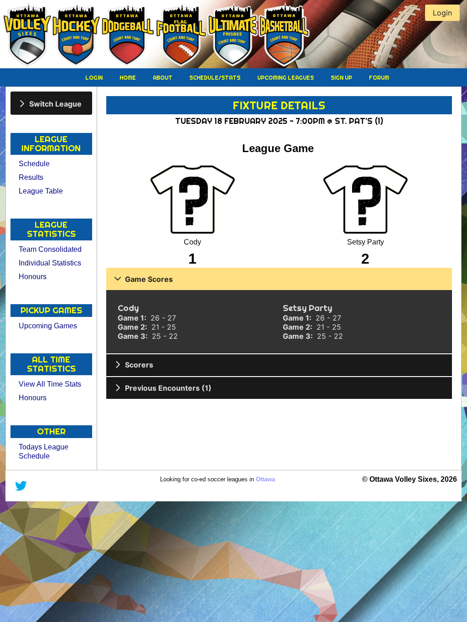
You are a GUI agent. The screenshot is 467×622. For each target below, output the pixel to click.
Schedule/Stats (215, 77)
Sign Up (342, 77)
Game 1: (133, 317)
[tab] (51, 103)
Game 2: (133, 326)
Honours (33, 276)
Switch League (55, 103)
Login (94, 77)
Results (31, 177)
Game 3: (134, 336)
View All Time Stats (50, 384)
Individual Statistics (50, 263)
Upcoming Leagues (286, 77)
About (163, 77)
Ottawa (265, 479)
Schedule (34, 164)
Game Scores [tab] (149, 279)
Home (128, 77)
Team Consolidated (50, 249)
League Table (41, 191)
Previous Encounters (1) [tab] (168, 388)
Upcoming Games (48, 326)
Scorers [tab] (139, 364)
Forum (379, 77)
